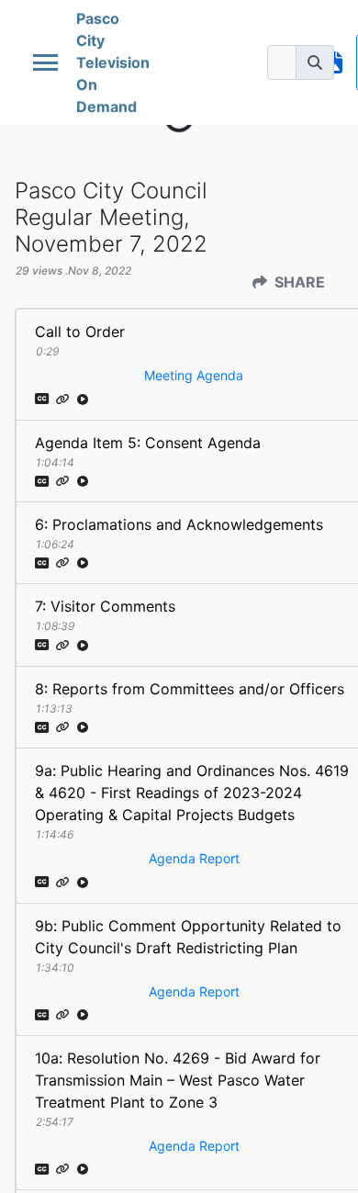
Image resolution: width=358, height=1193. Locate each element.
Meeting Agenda (193, 375)
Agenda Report (194, 858)
